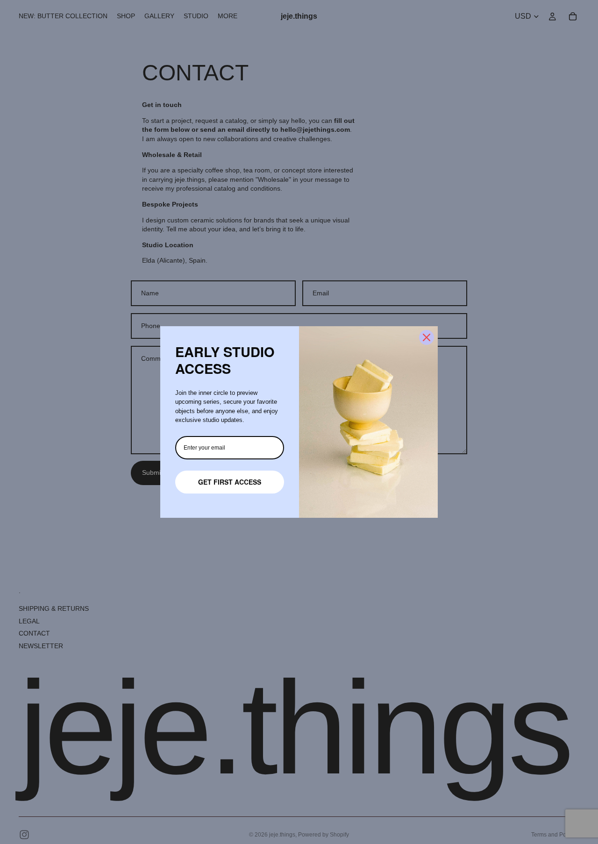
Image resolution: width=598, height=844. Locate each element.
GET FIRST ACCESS (229, 481)
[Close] (426, 337)
